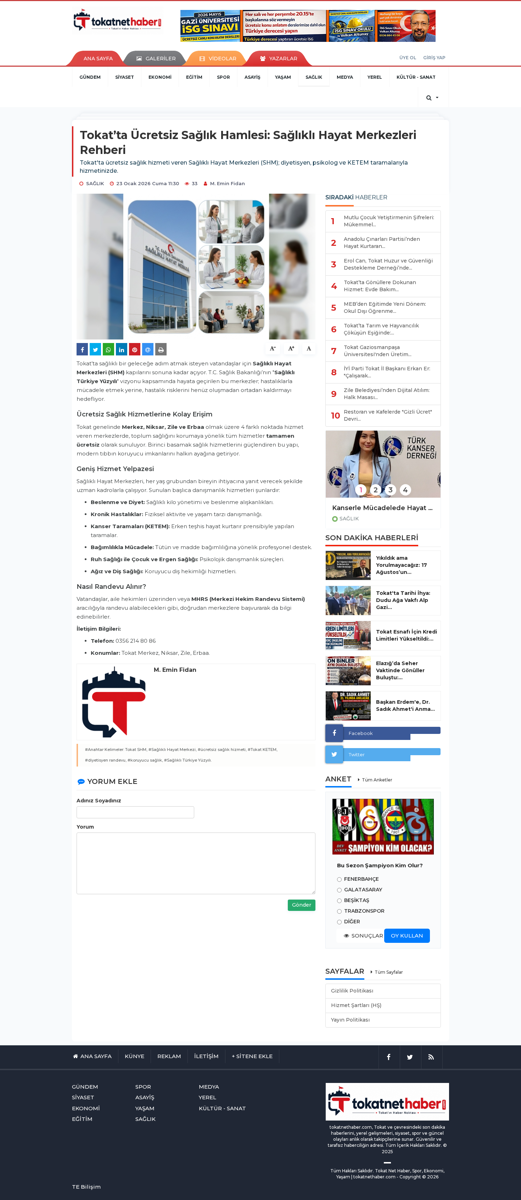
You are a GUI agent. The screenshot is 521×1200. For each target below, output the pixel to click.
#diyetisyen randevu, (106, 760)
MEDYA (345, 77)
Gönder (301, 905)
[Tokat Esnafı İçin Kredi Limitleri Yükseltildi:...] (348, 635)
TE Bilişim (86, 1186)
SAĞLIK (314, 77)
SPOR (223, 77)
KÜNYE (134, 1056)
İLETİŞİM (206, 1056)
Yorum (85, 827)
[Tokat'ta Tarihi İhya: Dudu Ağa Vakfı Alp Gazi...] (348, 600)
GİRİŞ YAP (434, 57)
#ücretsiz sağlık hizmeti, (222, 749)
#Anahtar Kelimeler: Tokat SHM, (116, 749)
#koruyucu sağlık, (145, 760)
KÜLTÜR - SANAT (416, 77)
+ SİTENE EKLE (252, 1056)
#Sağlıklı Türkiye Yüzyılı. (188, 760)
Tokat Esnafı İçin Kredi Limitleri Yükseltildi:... (406, 635)
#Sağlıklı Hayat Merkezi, (173, 749)
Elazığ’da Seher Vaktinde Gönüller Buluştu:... (400, 670)
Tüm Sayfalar (389, 972)
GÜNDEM (90, 77)
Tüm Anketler (377, 780)
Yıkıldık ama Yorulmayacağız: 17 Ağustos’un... (401, 565)
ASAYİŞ (252, 77)
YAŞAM (283, 77)
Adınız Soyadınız (99, 800)
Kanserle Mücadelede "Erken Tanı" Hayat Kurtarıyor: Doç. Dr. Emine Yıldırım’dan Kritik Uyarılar (383, 508)
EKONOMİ (160, 77)
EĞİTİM (194, 77)
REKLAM (169, 1056)
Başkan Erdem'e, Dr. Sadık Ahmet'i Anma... (405, 705)
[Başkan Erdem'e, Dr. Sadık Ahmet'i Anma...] (348, 705)
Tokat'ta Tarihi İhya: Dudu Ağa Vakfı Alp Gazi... (403, 600)
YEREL (375, 77)
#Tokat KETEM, (263, 749)
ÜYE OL (407, 57)
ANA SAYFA (98, 58)
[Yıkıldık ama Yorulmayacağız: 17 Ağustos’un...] (348, 565)
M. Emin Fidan (227, 183)
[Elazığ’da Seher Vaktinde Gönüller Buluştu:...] (348, 670)
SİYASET (124, 77)
